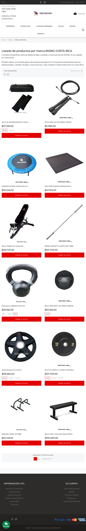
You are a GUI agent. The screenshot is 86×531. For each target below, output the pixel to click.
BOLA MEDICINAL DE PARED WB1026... (59, 306)
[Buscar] (83, 30)
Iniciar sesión (14, 501)
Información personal (72, 489)
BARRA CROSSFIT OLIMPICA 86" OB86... (59, 246)
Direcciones (71, 498)
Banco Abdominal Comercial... (13, 246)
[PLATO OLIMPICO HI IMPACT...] (82, 333)
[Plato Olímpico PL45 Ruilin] (39, 333)
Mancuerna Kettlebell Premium (13, 306)
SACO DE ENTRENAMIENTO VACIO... (15, 122)
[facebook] (40, 2)
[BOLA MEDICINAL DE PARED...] (82, 269)
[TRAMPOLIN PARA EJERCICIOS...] (39, 149)
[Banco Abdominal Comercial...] (39, 209)
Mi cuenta (14, 504)
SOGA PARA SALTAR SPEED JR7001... (58, 122)
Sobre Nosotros (14, 492)
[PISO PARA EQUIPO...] (82, 149)
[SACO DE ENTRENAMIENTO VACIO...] (39, 85)
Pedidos (72, 492)
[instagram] (45, 2)
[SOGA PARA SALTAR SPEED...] (82, 85)
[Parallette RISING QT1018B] (39, 397)
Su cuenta (72, 483)
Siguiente (47, 459)
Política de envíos (14, 495)
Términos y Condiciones (14, 489)
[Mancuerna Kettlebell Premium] (39, 269)
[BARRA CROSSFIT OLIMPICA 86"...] (82, 209)
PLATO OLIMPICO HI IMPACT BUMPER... (59, 370)
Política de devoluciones (14, 498)
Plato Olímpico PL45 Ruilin (12, 370)
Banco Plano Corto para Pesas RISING (59, 434)
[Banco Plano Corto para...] (82, 397)
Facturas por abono (72, 495)
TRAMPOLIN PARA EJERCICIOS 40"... (15, 186)
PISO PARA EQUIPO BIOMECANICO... (58, 186)
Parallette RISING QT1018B (11, 434)
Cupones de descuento (71, 501)
